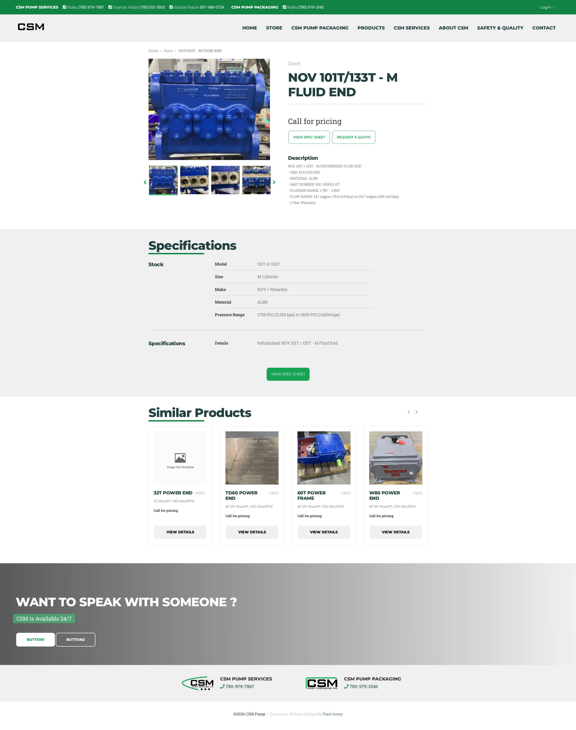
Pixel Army (333, 713)
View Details (180, 532)
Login (546, 7)
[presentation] (409, 412)
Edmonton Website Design (293, 713)
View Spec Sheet (309, 137)
